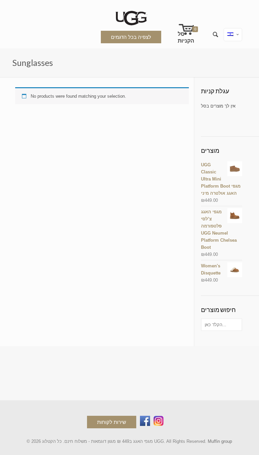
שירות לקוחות (111, 422)
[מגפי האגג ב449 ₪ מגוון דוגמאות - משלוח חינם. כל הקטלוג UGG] (129, 16)
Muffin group (220, 441)
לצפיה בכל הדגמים (131, 37)
